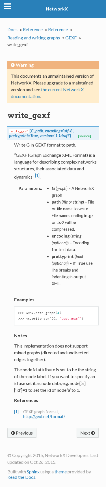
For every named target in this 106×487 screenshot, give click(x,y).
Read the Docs (21, 477)
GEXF (71, 37)
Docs (12, 29)
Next (85, 432)
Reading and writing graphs (33, 37)
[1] (37, 175)
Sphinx (33, 471)
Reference (33, 29)
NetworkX (57, 8)
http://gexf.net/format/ (44, 416)
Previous (24, 432)
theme (61, 471)
